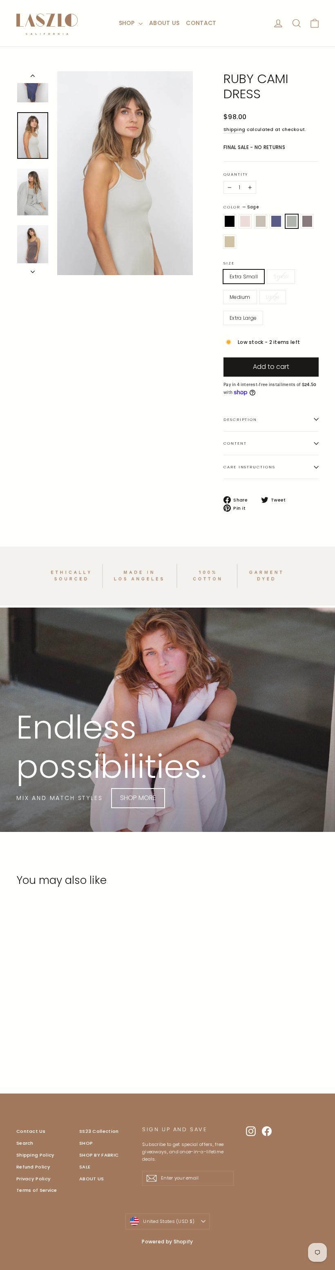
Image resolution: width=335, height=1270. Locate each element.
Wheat (229, 242)
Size (228, 263)
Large (273, 297)
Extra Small (244, 276)
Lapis (276, 221)
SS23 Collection (99, 1131)
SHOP (128, 23)
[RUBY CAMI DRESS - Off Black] (21, 1022)
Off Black (229, 221)
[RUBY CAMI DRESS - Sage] (21, 1031)
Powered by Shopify (167, 1241)
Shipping (234, 130)
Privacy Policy (33, 1178)
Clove (307, 221)
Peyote (261, 221)
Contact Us (30, 1131)
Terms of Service (36, 1190)
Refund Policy (33, 1167)
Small (280, 276)
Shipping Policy (35, 1155)
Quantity (235, 174)
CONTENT (234, 443)
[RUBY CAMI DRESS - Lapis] (52, 1022)
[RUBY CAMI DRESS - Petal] (31, 1022)
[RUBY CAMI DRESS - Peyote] (41, 1022)
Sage (292, 221)
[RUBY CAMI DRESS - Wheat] (41, 1031)
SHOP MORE (138, 797)
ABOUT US (164, 23)
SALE (84, 1167)
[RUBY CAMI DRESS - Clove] (31, 1031)
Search (25, 1143)
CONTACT (201, 23)
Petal (245, 221)
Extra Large (243, 317)
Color (241, 207)
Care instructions (249, 467)
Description (240, 419)
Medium (240, 297)
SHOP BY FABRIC (98, 1155)
